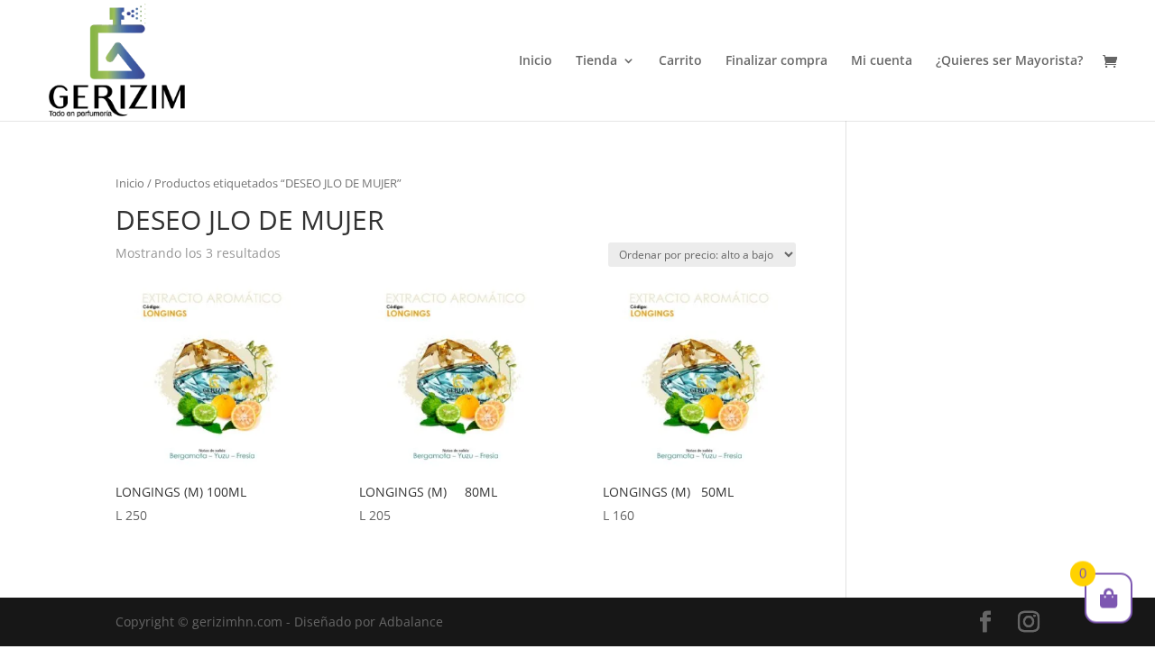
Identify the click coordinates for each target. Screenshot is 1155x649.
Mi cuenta (881, 61)
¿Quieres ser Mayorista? (1009, 61)
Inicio (535, 61)
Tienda (596, 61)
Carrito (680, 61)
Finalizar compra (776, 61)
